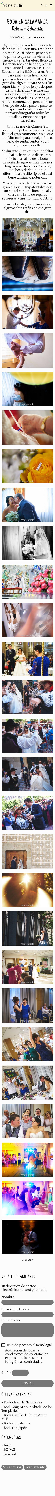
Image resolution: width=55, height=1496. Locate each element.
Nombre (7, 1297)
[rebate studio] (12, 5)
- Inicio (6, 1445)
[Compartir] (44, 37)
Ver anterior (12, 1467)
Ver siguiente (35, 1467)
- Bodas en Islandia (15, 1423)
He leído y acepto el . (28, 1345)
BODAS (15, 37)
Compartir (27, 1260)
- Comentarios (30, 37)
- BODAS (8, 1450)
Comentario (10, 1320)
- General (8, 1454)
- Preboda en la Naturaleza (21, 1402)
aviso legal (44, 1345)
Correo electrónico (15, 1309)
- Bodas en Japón (14, 1428)
